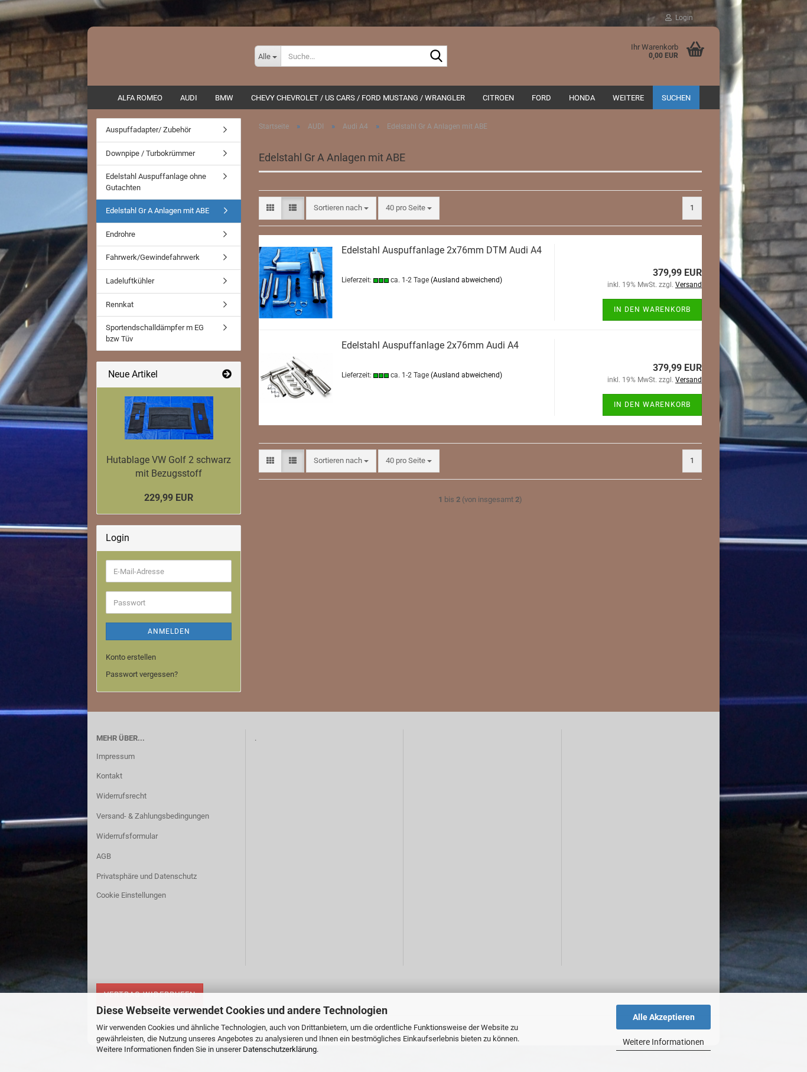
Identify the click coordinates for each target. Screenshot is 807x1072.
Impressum (115, 756)
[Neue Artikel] (227, 375)
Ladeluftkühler (130, 280)
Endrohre (120, 234)
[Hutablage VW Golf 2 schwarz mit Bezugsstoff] (169, 417)
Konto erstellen (131, 657)
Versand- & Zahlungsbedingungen (152, 816)
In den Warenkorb (652, 309)
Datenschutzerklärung (280, 1049)
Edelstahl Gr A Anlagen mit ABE (157, 210)
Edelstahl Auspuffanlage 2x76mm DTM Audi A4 (441, 250)
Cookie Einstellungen (131, 895)
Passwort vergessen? (142, 674)
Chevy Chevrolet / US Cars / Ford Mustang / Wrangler (358, 97)
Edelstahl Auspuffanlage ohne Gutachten (156, 182)
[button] (270, 208)
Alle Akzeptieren (664, 1017)
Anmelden (169, 631)
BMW (224, 97)
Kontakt (109, 775)
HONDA (582, 97)
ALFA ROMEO (140, 97)
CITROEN (498, 97)
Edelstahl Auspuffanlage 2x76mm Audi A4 (430, 345)
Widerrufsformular (127, 836)
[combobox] (341, 208)
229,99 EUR (168, 497)
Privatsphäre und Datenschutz (146, 876)
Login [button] (682, 18)
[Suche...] (436, 56)
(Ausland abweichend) (466, 280)
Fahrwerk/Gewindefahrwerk (153, 257)
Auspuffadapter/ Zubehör (148, 129)
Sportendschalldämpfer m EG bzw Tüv (155, 333)
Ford (541, 97)
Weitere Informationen (663, 1042)
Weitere (628, 97)
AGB (103, 856)
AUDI (188, 97)
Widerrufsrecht (121, 795)
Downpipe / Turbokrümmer (150, 153)
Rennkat (120, 304)
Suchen (676, 97)
